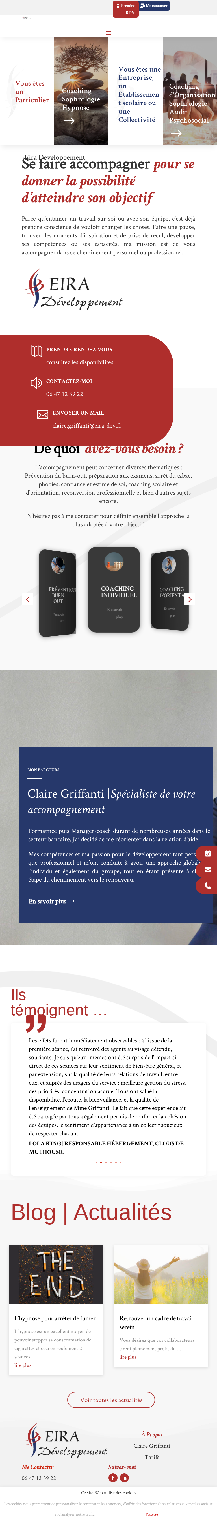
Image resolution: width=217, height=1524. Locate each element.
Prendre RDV (127, 9)
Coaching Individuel (101, 592)
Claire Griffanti (152, 1445)
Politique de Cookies (119, 1514)
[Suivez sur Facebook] (113, 1477)
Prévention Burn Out (47, 596)
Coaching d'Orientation (165, 592)
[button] (27, 599)
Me (37, 1468)
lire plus (22, 1365)
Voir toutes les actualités (111, 1400)
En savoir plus (44, 617)
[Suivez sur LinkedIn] (124, 1477)
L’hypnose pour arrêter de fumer (55, 1318)
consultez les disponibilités (79, 362)
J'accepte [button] (152, 1514)
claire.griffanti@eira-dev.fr (87, 425)
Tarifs (152, 1457)
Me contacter (157, 5)
